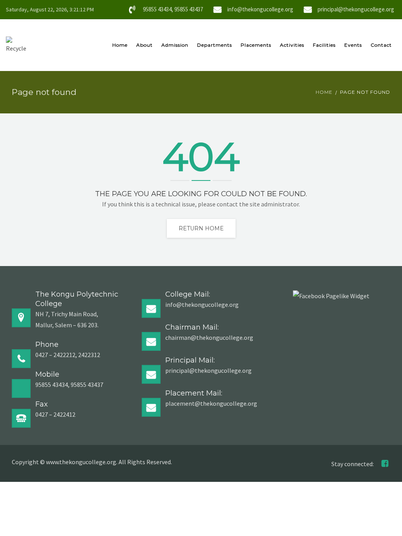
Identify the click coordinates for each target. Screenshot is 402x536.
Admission (174, 45)
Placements (256, 45)
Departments (214, 45)
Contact (381, 45)
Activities (292, 45)
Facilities (324, 45)
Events (353, 45)
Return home (201, 228)
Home (120, 45)
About (144, 45)
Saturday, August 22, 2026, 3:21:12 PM (50, 9)
